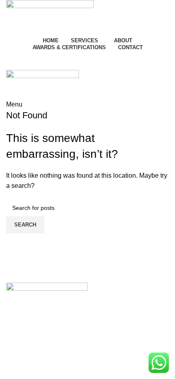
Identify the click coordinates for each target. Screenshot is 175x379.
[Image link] (47, 291)
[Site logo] (50, 16)
